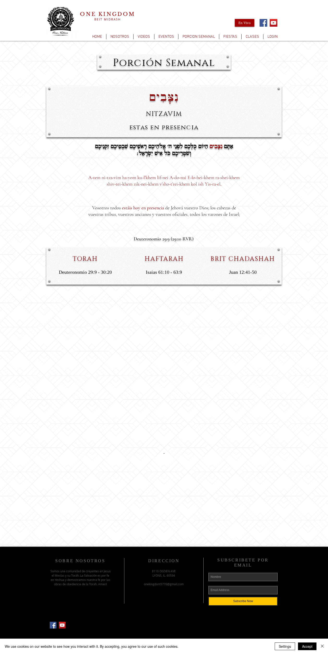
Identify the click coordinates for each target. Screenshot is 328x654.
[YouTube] (273, 23)
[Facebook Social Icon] (53, 625)
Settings (285, 646)
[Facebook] (263, 23)
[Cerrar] (322, 646)
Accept (307, 646)
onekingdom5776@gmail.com (164, 584)
